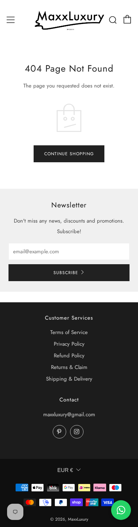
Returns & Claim (69, 367)
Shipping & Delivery (69, 379)
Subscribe (65, 272)
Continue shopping (69, 154)
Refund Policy (69, 355)
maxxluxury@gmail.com (69, 414)
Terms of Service (69, 332)
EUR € (65, 470)
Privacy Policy (69, 344)
